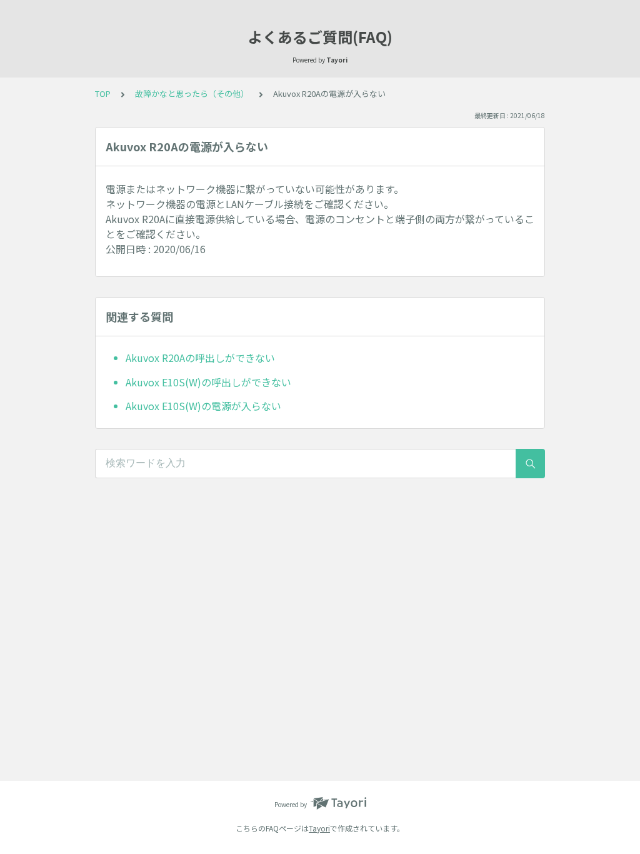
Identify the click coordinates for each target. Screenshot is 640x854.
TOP (103, 93)
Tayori (319, 828)
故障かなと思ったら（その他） (192, 93)
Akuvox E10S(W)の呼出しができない (208, 381)
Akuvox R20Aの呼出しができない (200, 357)
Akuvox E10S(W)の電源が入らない (203, 405)
